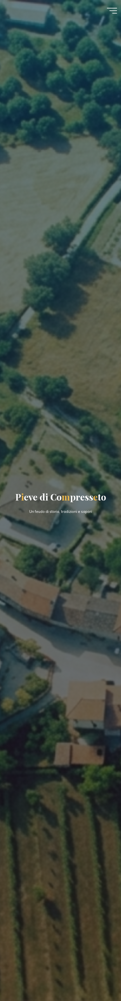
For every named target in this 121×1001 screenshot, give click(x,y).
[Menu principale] (112, 11)
